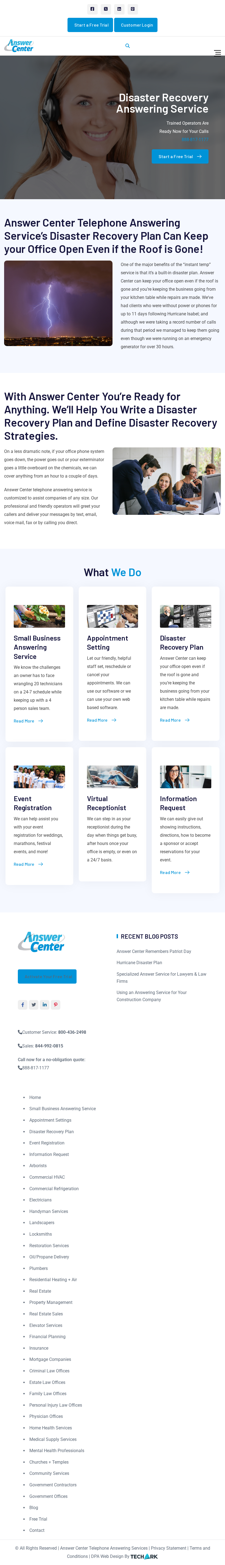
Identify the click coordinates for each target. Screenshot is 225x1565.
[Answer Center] (19, 45)
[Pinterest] (133, 9)
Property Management (50, 1302)
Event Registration (46, 1143)
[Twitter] (106, 9)
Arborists (38, 1165)
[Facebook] (92, 9)
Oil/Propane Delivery (49, 1257)
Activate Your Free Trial (48, 976)
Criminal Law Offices (49, 1370)
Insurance (38, 1348)
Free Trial (38, 1519)
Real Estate (40, 1291)
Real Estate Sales (46, 1313)
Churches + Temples (49, 1462)
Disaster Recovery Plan (51, 1131)
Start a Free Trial (91, 24)
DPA (95, 1556)
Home (35, 1097)
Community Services (49, 1473)
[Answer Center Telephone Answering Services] (42, 941)
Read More (24, 720)
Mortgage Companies (50, 1359)
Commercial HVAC (47, 1177)
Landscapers (41, 1222)
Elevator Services (45, 1325)
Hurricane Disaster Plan (139, 962)
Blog (33, 1507)
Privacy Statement (168, 1548)
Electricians (40, 1200)
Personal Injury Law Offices (55, 1405)
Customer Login (137, 24)
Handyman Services (48, 1211)
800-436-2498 (72, 1032)
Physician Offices (46, 1416)
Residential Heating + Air (53, 1279)
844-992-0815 (49, 1046)
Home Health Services (50, 1427)
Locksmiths (40, 1234)
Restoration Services (49, 1245)
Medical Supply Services (53, 1439)
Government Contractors (53, 1484)
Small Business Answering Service (37, 646)
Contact (36, 1530)
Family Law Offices (47, 1393)
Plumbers (38, 1268)
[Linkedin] (119, 9)
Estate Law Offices (47, 1382)
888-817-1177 (195, 139)
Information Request (49, 1154)
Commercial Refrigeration (54, 1188)
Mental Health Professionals (56, 1450)
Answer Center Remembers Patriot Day (154, 951)
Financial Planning (47, 1336)
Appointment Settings (50, 1120)
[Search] (127, 45)
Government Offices (48, 1496)
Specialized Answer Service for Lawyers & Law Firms (161, 978)
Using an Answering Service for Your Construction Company (152, 996)
